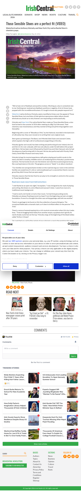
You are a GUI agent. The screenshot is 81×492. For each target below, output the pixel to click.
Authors (36, 456)
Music (30, 282)
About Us (36, 461)
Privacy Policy (38, 470)
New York (25, 122)
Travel (50, 467)
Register (36, 478)
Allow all (66, 266)
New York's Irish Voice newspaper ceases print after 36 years (15, 315)
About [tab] (70, 230)
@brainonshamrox (24, 34)
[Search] (77, 15)
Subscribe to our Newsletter (15, 465)
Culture (51, 464)
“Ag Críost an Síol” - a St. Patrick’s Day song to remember (39, 315)
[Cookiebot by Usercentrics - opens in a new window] (69, 224)
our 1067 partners (15, 241)
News (50, 456)
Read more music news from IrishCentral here (29, 182)
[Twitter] (70, 7)
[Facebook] (66, 7)
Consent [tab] (11, 230)
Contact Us (37, 464)
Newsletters (56, 7)
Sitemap (36, 481)
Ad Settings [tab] (50, 230)
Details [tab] (30, 230)
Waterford (16, 114)
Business (51, 459)
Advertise (37, 467)
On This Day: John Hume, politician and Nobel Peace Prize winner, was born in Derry (63, 317)
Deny (15, 266)
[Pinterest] (78, 7)
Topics (35, 459)
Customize (39, 266)
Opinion (51, 461)
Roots (50, 470)
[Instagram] (74, 7)
